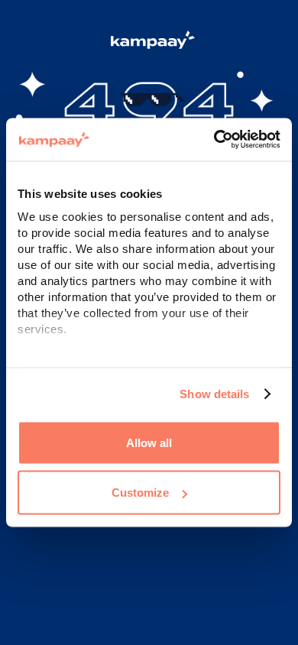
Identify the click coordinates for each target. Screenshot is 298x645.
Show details (214, 393)
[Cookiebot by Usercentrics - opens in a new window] (214, 140)
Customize (140, 492)
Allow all (149, 442)
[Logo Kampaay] (149, 42)
